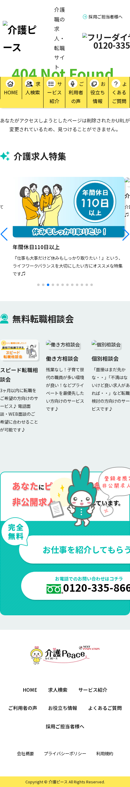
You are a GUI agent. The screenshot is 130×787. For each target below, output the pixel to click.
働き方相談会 (62, 358)
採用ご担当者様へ (105, 16)
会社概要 (25, 753)
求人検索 (33, 88)
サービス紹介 (54, 92)
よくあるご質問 (119, 92)
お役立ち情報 (98, 92)
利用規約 (104, 753)
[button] (4, 234)
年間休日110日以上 (36, 247)
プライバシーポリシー (65, 753)
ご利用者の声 (76, 92)
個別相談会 (105, 358)
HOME (11, 92)
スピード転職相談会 (19, 374)
